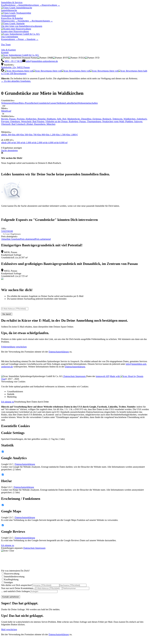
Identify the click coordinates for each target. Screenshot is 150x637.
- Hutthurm (50, 119)
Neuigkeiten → (25, 21)
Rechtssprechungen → (42, 21)
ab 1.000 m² (28, 142)
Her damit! (6, 314)
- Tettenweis (116, 119)
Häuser (15, 103)
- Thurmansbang (93, 121)
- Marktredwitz (73, 119)
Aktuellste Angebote (10, 239)
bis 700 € (34, 134)
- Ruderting (73, 121)
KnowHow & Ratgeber (12, 18)
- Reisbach (106, 119)
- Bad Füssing (37, 121)
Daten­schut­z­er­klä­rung (75, 366)
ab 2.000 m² (39, 142)
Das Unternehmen (9, 36)
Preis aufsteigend (43, 239)
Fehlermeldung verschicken (14, 346)
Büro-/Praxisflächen (28, 103)
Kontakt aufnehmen (10, 597)
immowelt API (102, 376)
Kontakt (5, 52)
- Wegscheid (25, 121)
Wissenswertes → (9, 21)
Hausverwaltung (11, 573)
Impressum (80, 376)
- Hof (63, 119)
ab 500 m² (18, 142)
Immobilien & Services (11, 2)
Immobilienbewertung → (30, 5)
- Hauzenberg (39, 124)
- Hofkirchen (30, 119)
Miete (3, 111)
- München (50, 124)
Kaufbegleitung (11, 579)
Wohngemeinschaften (88, 103)
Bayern (4, 119)
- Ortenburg (14, 121)
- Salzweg (137, 121)
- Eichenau (96, 119)
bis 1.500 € (62, 134)
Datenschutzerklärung (59, 351)
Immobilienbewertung (14, 576)
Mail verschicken (9, 629)
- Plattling (128, 121)
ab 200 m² (9, 142)
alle (2, 134)
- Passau (12, 119)
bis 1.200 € (52, 134)
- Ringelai (40, 119)
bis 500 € (25, 134)
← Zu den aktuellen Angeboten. (16, 81)
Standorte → (32, 39)
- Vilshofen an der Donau (56, 121)
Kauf (8, 111)
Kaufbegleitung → (9, 5)
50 (8, 231)
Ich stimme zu (7, 401)
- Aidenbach (141, 119)
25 (6, 231)
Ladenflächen (71, 103)
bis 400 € (17, 134)
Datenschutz (69, 376)
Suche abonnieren (9, 150)
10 (3, 231)
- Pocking (20, 119)
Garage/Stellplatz (57, 103)
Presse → (22, 39)
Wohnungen (6, 103)
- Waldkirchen (128, 119)
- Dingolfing (85, 119)
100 (11, 231)
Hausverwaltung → (51, 5)
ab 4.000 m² (51, 142)
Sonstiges (8, 582)
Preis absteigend (27, 239)
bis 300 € (8, 134)
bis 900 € (42, 134)
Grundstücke (43, 103)
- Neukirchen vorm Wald (112, 121)
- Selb (58, 119)
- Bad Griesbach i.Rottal (21, 124)
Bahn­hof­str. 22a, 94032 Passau (15, 67)
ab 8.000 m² (62, 142)
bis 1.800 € (72, 134)
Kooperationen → (9, 39)
